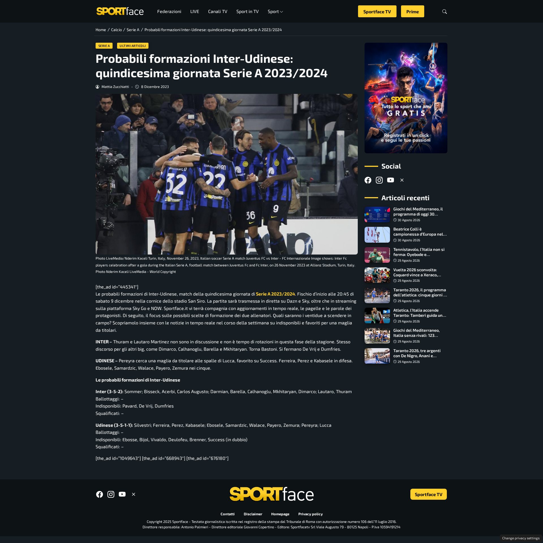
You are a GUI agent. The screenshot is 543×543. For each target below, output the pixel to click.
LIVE (194, 11)
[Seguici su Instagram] (379, 180)
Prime (412, 11)
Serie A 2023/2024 (275, 293)
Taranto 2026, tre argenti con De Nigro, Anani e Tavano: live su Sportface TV (420, 355)
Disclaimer (253, 514)
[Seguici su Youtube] (390, 180)
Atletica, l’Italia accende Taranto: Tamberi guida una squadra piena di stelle (419, 315)
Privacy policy (310, 514)
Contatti (228, 514)
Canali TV (217, 11)
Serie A (104, 46)
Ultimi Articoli (133, 46)
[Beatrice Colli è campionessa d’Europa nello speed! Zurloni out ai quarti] (377, 235)
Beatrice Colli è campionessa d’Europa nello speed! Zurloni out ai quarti (420, 234)
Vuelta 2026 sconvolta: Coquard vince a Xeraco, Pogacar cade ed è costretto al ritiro (419, 277)
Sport (273, 11)
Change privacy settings (521, 538)
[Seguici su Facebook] (368, 180)
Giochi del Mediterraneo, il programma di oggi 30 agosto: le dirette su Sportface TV (418, 217)
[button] (444, 11)
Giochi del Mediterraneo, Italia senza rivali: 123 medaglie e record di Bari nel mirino (420, 338)
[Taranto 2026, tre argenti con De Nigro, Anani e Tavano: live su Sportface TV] (377, 356)
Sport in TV (247, 11)
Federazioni (169, 11)
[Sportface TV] (406, 98)
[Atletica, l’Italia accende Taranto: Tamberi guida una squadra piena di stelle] (377, 316)
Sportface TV (377, 11)
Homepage (280, 514)
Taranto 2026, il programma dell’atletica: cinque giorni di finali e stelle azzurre (420, 295)
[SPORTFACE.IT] (120, 10)
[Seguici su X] (401, 180)
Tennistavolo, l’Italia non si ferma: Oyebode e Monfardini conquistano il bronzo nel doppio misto (419, 257)
